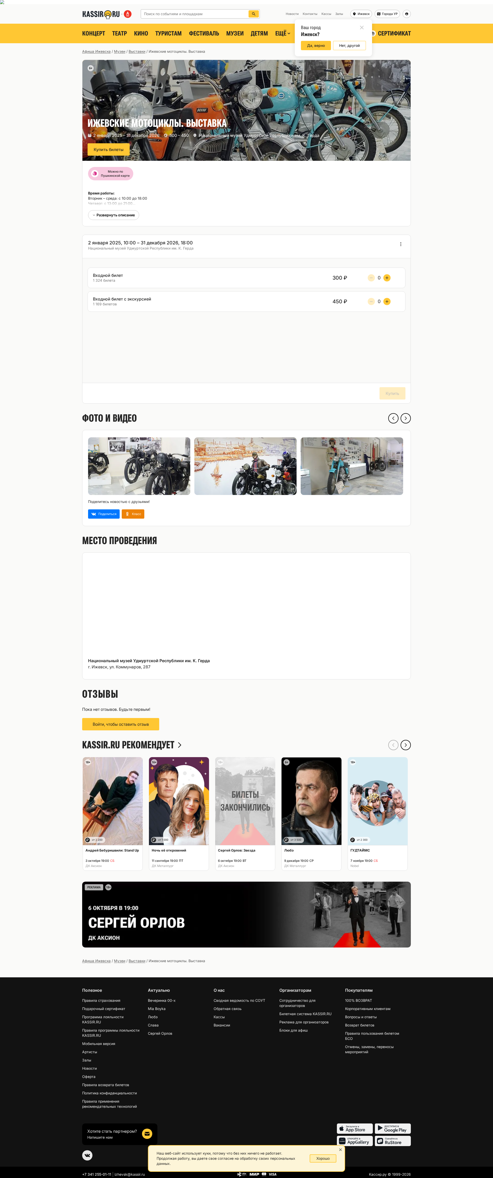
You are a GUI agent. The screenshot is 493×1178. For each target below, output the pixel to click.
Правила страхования (101, 1000)
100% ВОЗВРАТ (358, 1000)
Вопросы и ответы (361, 1017)
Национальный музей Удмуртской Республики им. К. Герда (259, 135)
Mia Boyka (157, 1008)
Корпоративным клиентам (368, 1008)
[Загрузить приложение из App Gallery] (355, 1141)
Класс (136, 514)
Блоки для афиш (293, 1030)
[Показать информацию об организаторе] (401, 244)
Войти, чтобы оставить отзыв (121, 724)
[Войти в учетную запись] (407, 14)
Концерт (93, 33)
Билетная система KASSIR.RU (305, 1014)
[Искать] (254, 13)
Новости (89, 1068)
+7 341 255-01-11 (96, 1174)
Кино (141, 33)
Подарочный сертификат (103, 1008)
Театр (119, 33)
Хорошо (323, 1158)
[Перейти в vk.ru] (87, 1155)
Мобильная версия (98, 1043)
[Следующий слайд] (406, 418)
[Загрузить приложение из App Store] (355, 1128)
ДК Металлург (163, 866)
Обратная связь (228, 1008)
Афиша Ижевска (96, 51)
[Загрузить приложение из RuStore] (393, 1141)
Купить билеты (109, 149)
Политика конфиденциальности (109, 1093)
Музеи (235, 33)
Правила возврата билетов (105, 1085)
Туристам (168, 33)
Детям (259, 33)
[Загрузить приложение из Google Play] (393, 1128)
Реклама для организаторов (304, 1022)
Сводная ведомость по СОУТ (239, 1000)
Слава (153, 1025)
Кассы (219, 1017)
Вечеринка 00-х (162, 1000)
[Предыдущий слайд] (393, 418)
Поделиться (107, 514)
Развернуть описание (116, 215)
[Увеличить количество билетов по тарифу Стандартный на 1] (387, 277)
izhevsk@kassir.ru (130, 1174)
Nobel (354, 866)
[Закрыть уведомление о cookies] (340, 1150)
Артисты (89, 1052)
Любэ (153, 1017)
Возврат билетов (359, 1025)
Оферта (89, 1076)
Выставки (137, 51)
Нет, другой (349, 45)
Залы (86, 1060)
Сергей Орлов (160, 1033)
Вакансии (222, 1025)
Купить (392, 393)
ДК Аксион (94, 866)
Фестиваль (204, 33)
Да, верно (316, 45)
